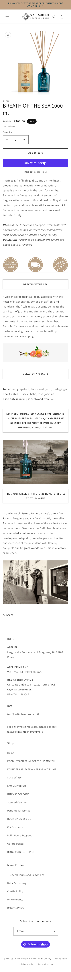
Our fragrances (16, 843)
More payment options (35, 171)
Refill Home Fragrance (20, 835)
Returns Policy (15, 908)
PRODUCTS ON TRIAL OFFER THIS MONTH (31, 761)
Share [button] (9, 614)
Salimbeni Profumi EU (21, 958)
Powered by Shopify (41, 958)
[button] (7, 17)
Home (10, 753)
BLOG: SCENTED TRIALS (20, 851)
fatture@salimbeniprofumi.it (25, 731)
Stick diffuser (15, 777)
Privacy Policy (15, 899)
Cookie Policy (15, 891)
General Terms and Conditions (25, 874)
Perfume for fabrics (18, 810)
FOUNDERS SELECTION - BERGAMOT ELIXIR (32, 769)
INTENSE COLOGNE (18, 794)
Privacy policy (28, 964)
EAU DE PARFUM (16, 785)
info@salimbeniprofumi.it (23, 714)
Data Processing (16, 883)
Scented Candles (17, 802)
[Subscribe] (54, 931)
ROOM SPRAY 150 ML (19, 818)
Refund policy (60, 958)
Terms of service (45, 964)
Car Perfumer (15, 827)
